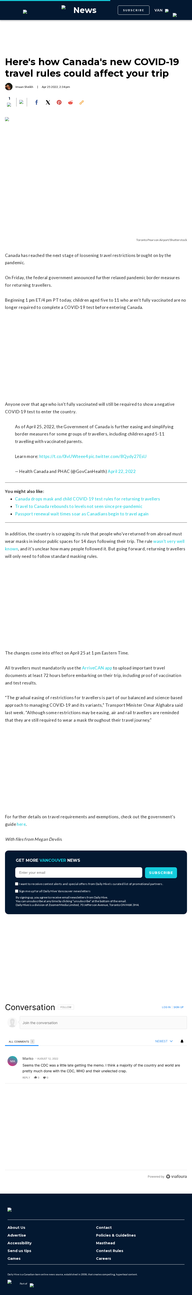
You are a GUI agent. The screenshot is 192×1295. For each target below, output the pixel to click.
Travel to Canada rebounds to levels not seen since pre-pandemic (78, 506)
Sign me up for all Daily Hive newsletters (54, 891)
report (178, 1077)
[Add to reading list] (21, 102)
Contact (104, 1228)
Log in (166, 1007)
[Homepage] (18, 1208)
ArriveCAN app (97, 667)
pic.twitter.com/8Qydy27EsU (117, 456)
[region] (96, 1091)
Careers (103, 1259)
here (21, 824)
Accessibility (20, 1243)
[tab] (21, 1041)
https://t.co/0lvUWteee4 (63, 456)
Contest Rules (109, 1251)
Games (14, 1259)
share (167, 1077)
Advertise (17, 1235)
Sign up (179, 1007)
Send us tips (19, 1251)
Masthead (105, 1243)
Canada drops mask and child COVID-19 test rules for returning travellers (87, 498)
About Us (16, 1228)
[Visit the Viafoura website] (176, 1176)
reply (26, 1077)
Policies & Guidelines (116, 1235)
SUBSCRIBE (133, 10)
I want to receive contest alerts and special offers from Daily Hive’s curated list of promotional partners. (91, 884)
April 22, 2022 (122, 471)
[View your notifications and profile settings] (182, 1041)
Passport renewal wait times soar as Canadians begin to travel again (82, 513)
